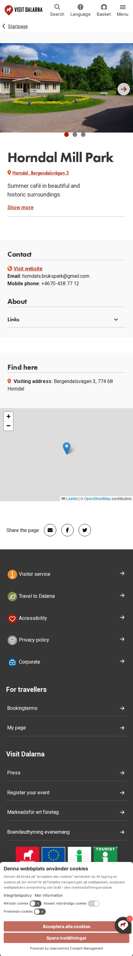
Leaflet (71, 498)
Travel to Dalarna (36, 596)
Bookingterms (22, 708)
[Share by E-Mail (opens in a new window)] (47, 530)
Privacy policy (33, 640)
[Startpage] (23, 10)
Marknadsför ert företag (33, 812)
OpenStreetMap (97, 498)
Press (13, 773)
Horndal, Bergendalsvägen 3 (40, 172)
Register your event (28, 793)
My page (16, 728)
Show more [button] (20, 207)
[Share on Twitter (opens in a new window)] (82, 530)
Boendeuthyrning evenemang (38, 832)
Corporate (29, 662)
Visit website (28, 269)
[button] (66, 134)
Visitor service (34, 574)
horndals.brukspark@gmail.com (55, 276)
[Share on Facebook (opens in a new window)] (65, 530)
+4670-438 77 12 (60, 283)
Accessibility (32, 618)
